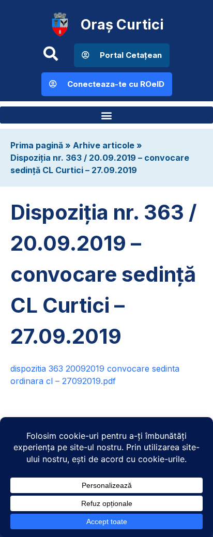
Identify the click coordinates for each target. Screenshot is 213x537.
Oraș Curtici (122, 24)
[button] (106, 115)
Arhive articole (103, 145)
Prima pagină (36, 145)
